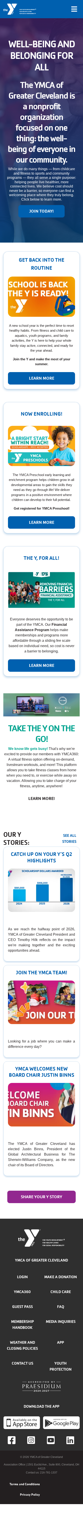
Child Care (60, 1291)
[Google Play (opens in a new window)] (61, 1422)
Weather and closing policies (22, 1345)
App (60, 1342)
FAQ (60, 1306)
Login (22, 1276)
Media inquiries (60, 1321)
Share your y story (41, 1197)
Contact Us (22, 1363)
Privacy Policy (30, 1495)
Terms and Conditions (25, 1484)
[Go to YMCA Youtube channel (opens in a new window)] (51, 1440)
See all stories (69, 838)
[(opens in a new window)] (31, 1440)
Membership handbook (22, 1324)
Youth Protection (60, 1366)
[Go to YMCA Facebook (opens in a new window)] (12, 1440)
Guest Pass (22, 1306)
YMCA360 (22, 1291)
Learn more (41, 378)
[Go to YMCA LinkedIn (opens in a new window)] (70, 1440)
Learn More (41, 522)
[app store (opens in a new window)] (21, 1422)
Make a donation (60, 1276)
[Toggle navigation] (74, 9)
